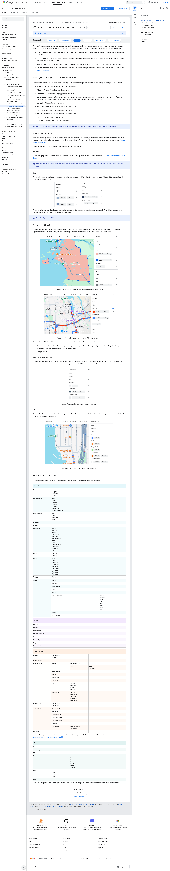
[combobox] (135, 2)
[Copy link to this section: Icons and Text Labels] (54, 357)
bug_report (160, 8)
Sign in (165, 2)
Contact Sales (102, 844)
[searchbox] (13, 19)
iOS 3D (87, 40)
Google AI (99, 859)
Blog (70, 2)
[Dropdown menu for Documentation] (65, 2)
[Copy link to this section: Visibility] (41, 152)
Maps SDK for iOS (17, 8)
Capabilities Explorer (35, 844)
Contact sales (122, 8)
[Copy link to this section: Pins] (38, 410)
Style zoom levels (43, 70)
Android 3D (65, 40)
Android (52, 40)
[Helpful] (121, 22)
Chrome (62, 859)
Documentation (57, 2)
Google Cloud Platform (85, 859)
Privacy (37, 867)
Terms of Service (103, 851)
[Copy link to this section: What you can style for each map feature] (78, 78)
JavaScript (99, 40)
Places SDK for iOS (34, 848)
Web (64, 848)
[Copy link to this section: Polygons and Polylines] (55, 225)
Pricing (46, 2)
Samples (24, 13)
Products (38, 2)
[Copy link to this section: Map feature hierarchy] (59, 476)
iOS (4, 8)
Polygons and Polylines (109, 126)
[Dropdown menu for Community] (85, 2)
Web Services (67, 851)
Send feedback (118, 28)
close (167, 8)
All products (109, 859)
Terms (31, 867)
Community (79, 2)
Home (34, 22)
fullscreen (164, 8)
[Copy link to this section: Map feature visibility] (54, 134)
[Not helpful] (124, 22)
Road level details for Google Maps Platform (47, 737)
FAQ (30, 841)
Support (100, 848)
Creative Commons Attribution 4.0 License (82, 804)
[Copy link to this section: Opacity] (40, 173)
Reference (14, 13)
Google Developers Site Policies (54, 806)
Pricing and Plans (103, 841)
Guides (4, 13)
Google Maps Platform (52, 22)
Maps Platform (21, 2)
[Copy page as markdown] (85, 27)
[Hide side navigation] (24, 867)
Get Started (107, 8)
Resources (34, 13)
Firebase (71, 859)
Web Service (114, 40)
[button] (13, 70)
